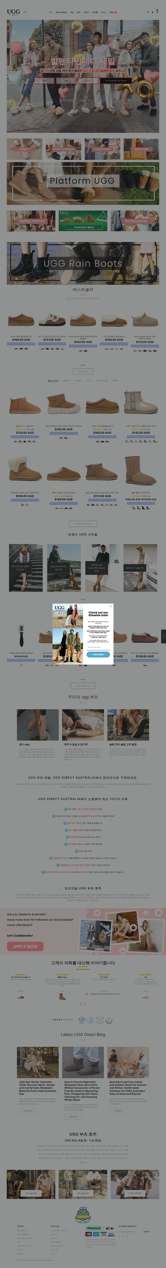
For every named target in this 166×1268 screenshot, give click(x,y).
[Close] (110, 606)
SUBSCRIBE (98, 654)
